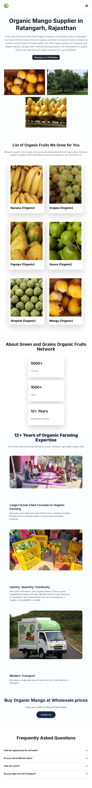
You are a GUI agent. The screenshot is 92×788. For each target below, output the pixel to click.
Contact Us (46, 715)
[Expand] (87, 750)
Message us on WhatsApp (46, 57)
